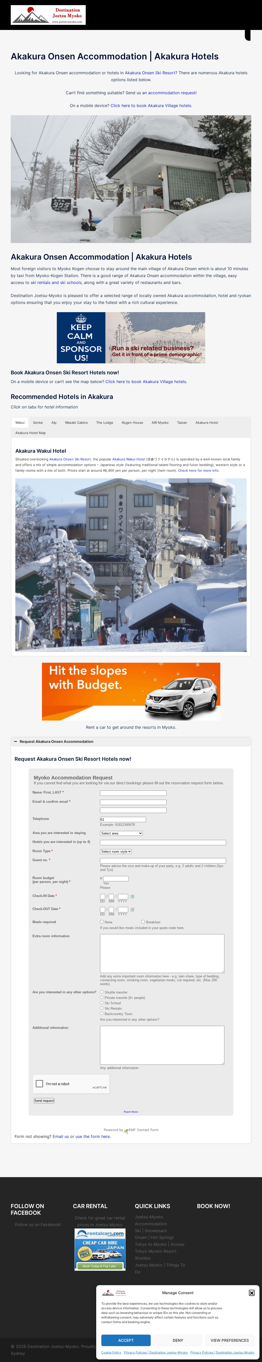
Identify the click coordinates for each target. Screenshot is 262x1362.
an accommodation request (168, 92)
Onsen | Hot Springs (154, 1237)
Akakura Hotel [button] (206, 422)
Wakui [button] (20, 422)
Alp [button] (54, 422)
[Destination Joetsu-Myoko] (48, 14)
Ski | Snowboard (151, 1230)
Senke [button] (38, 422)
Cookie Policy (111, 1352)
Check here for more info (198, 470)
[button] (251, 1292)
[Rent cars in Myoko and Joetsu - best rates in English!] (100, 1249)
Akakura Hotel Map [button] (30, 433)
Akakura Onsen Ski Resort (150, 72)
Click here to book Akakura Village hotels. (151, 105)
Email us (61, 1136)
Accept (126, 1340)
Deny (178, 1340)
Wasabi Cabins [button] (76, 422)
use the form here (92, 1136)
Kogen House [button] (132, 422)
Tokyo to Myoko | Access (159, 1244)
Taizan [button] (182, 422)
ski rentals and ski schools (56, 282)
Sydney (18, 1353)
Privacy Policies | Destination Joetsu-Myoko (156, 1352)
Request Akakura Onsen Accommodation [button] (56, 741)
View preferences (230, 1340)
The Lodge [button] (104, 422)
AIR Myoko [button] (160, 422)
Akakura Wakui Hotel (128, 459)
